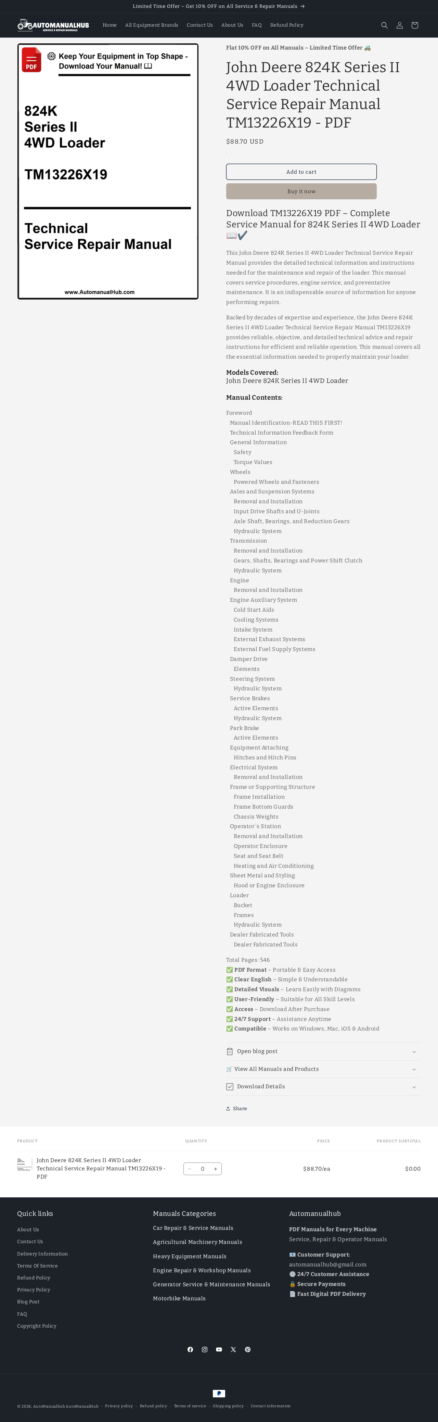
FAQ (22, 1314)
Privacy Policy (33, 1290)
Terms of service (190, 1406)
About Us (28, 1230)
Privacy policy (119, 1406)
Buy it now (301, 191)
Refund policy (153, 1406)
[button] (384, 25)
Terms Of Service (37, 1266)
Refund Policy (33, 1278)
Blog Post (28, 1302)
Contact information (271, 1406)
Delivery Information (42, 1254)
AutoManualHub (82, 1406)
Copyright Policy (36, 1326)
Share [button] (240, 1109)
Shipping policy (228, 1406)
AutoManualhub (49, 1406)
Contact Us (30, 1242)
